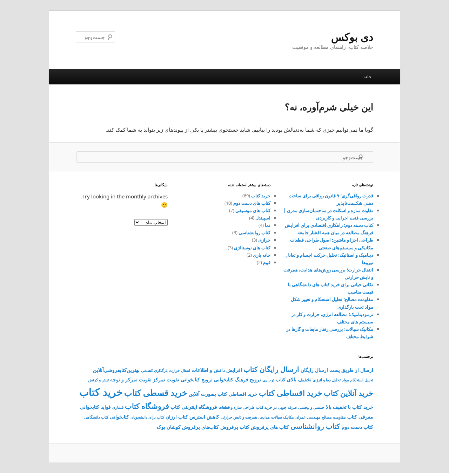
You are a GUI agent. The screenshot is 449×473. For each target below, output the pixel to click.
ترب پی (268, 379)
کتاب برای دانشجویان (147, 417)
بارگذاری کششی (154, 370)
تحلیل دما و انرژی (327, 379)
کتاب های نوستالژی (252, 247)
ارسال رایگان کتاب (271, 369)
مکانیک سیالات (282, 417)
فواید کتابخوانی (95, 406)
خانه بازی (261, 255)
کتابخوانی (119, 416)
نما (267, 225)
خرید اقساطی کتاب (290, 392)
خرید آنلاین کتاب (348, 393)
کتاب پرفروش (234, 426)
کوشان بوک (169, 426)
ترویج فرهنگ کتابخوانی (237, 379)
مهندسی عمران (307, 417)
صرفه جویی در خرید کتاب (276, 407)
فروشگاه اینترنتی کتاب (193, 406)
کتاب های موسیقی (252, 210)
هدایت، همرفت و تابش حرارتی (245, 417)
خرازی (264, 240)
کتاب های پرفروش (270, 426)
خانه (367, 76)
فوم (266, 262)
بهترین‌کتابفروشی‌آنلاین (116, 370)
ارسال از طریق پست (351, 370)
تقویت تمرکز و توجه (131, 379)
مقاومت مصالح (334, 417)
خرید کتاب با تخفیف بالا (349, 406)
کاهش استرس (204, 416)
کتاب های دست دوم (251, 203)
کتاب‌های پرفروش (200, 426)
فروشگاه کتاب (147, 406)
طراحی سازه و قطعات (237, 407)
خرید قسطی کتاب (155, 392)
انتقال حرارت (179, 370)
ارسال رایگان (314, 370)
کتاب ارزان (177, 416)
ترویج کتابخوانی (197, 379)
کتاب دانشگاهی (96, 417)
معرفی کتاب (360, 416)
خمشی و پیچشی (311, 407)
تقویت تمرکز (166, 379)
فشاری (117, 407)
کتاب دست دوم (357, 426)
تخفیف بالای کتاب (293, 379)
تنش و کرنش (98, 379)
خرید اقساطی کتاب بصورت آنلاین (223, 393)
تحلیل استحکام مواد (357, 379)
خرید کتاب (260, 195)
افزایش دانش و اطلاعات (217, 370)
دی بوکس (352, 36)
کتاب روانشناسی (254, 232)
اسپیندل (262, 218)
